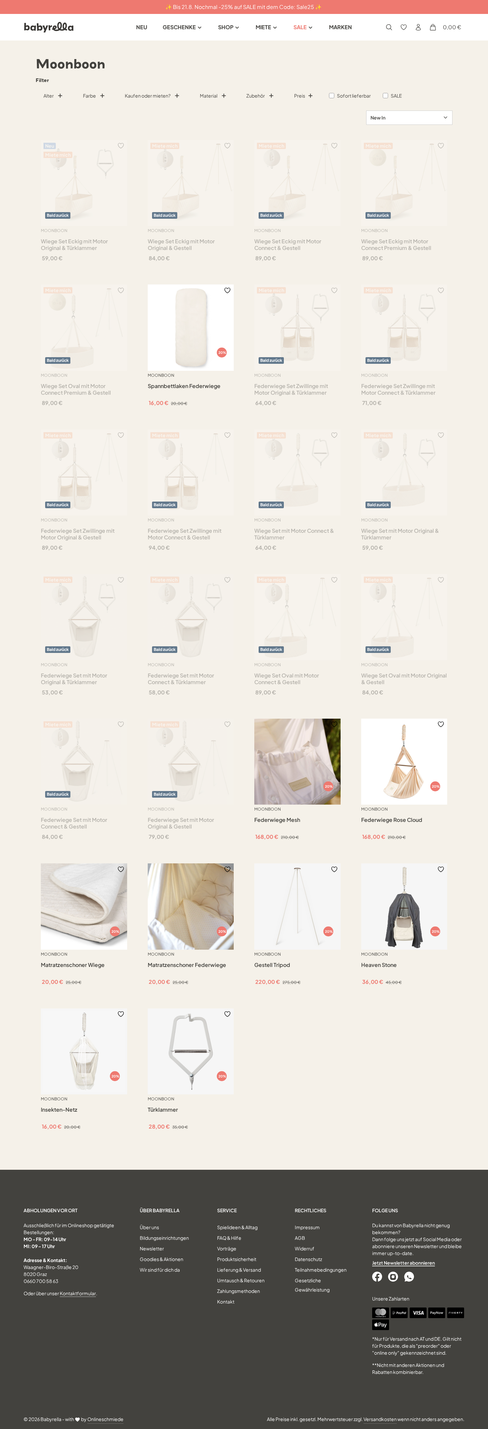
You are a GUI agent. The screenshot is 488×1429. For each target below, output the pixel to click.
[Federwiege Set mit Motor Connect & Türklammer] (191, 617)
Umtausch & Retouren (241, 1280)
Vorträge (226, 1248)
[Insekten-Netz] (84, 1051)
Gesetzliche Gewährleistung (312, 1285)
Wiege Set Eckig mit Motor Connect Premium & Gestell (396, 244)
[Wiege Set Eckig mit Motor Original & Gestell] (191, 183)
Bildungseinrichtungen (164, 1238)
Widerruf (304, 1248)
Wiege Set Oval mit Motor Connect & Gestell (286, 678)
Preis (299, 96)
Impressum (307, 1227)
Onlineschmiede (105, 1419)
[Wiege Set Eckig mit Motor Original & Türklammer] (84, 183)
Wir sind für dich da (160, 1270)
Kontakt (225, 1302)
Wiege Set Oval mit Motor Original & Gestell (404, 678)
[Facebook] (377, 1276)
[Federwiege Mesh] (297, 762)
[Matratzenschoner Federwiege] (191, 906)
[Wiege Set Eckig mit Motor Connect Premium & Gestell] (404, 183)
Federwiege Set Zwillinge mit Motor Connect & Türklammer (398, 389)
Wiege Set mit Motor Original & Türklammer (400, 534)
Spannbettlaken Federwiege (184, 386)
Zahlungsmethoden (238, 1291)
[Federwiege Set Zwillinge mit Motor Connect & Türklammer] (404, 327)
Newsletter (152, 1248)
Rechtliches (310, 1210)
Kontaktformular (78, 1293)
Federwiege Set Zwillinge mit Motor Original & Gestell (78, 534)
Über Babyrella (160, 1210)
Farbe (89, 96)
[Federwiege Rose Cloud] (404, 762)
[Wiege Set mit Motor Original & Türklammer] (404, 473)
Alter (48, 96)
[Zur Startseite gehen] (48, 27)
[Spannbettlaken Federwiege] (191, 327)
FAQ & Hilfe (229, 1238)
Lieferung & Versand (239, 1270)
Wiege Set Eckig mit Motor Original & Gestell (181, 244)
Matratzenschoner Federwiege (187, 965)
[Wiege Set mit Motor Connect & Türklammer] (297, 473)
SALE (396, 96)
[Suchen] (389, 27)
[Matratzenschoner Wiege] (84, 906)
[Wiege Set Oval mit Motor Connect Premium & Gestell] (84, 327)
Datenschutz (308, 1259)
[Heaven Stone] (404, 906)
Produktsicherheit (236, 1259)
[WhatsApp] (409, 1276)
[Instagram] (393, 1276)
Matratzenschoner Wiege (73, 965)
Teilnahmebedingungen (321, 1270)
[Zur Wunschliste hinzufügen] (121, 145)
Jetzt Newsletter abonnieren (403, 1263)
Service (227, 1210)
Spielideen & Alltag (237, 1227)
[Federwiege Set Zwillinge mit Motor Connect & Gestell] (191, 473)
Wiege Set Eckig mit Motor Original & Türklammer (74, 244)
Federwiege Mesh (277, 820)
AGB (300, 1238)
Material (208, 96)
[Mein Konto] (418, 27)
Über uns (149, 1227)
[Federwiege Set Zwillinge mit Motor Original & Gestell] (84, 473)
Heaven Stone (379, 965)
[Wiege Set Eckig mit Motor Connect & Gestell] (297, 183)
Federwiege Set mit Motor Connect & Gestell (74, 823)
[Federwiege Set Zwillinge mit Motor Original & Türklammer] (297, 327)
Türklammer (163, 1109)
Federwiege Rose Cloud (391, 820)
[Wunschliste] (403, 27)
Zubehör (255, 96)
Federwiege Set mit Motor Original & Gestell (181, 823)
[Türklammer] (191, 1051)
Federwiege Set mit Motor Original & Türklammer (74, 678)
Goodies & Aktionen (161, 1259)
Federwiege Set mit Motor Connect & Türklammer (181, 678)
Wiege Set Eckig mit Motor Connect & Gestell (287, 244)
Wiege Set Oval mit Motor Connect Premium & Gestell (76, 389)
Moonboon (54, 230)
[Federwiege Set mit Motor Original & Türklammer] (84, 617)
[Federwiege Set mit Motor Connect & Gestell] (84, 762)
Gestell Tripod (272, 965)
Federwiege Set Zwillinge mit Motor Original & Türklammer (291, 389)
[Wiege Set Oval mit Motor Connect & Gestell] (297, 617)
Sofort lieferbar (354, 96)
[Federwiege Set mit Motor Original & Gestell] (191, 762)
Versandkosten (380, 1419)
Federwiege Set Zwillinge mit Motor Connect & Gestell (184, 534)
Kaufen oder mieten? (148, 96)
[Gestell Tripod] (297, 906)
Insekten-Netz (59, 1109)
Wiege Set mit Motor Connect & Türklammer (294, 534)
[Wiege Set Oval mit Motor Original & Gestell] (404, 617)
